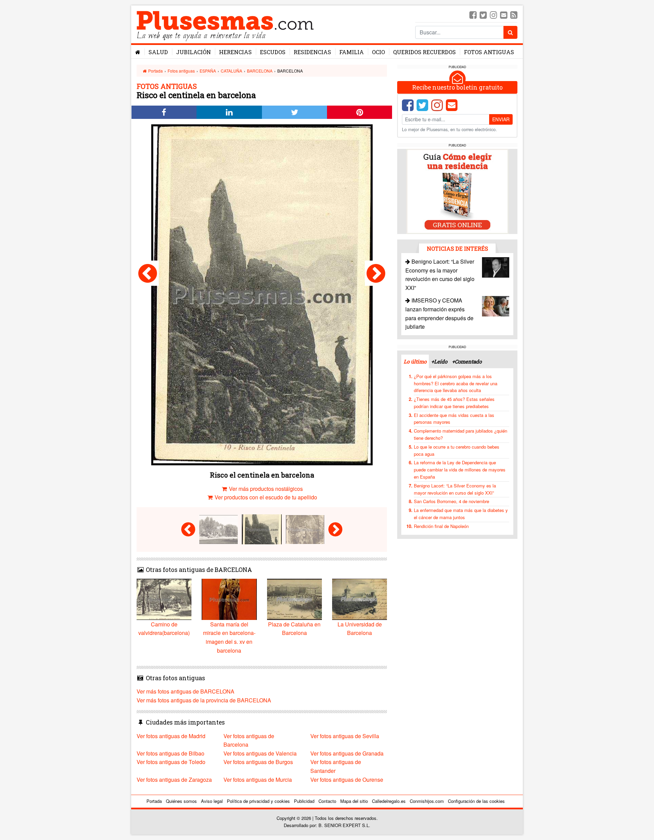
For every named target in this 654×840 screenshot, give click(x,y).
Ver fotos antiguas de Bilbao (170, 753)
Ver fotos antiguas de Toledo (171, 762)
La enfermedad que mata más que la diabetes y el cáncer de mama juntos (461, 513)
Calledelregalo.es (389, 801)
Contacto (327, 801)
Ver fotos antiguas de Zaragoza (174, 779)
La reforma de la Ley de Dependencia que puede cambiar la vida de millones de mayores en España (459, 469)
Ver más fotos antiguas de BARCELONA (185, 691)
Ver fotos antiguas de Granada (347, 753)
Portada (155, 71)
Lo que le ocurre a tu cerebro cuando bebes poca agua (456, 450)
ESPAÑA (208, 71)
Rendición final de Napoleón (441, 526)
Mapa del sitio (354, 801)
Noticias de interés (457, 248)
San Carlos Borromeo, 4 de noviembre (451, 501)
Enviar (501, 119)
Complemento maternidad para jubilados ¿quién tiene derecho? (460, 434)
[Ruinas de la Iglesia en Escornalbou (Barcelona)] (376, 273)
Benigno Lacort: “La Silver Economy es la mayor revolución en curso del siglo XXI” (455, 489)
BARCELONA (259, 71)
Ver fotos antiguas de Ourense (346, 779)
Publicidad (304, 801)
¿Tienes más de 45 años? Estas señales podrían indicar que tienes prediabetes (454, 402)
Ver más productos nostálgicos (265, 489)
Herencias (235, 52)
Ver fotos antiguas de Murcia (257, 779)
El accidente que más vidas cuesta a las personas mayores (454, 418)
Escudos (272, 52)
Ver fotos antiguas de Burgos (258, 762)
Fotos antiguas (489, 52)
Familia (351, 52)
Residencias (312, 52)
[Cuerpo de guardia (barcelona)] (148, 273)
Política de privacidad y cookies (258, 801)
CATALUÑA (231, 71)
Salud (158, 52)
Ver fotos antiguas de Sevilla (344, 736)
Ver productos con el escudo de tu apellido (265, 497)
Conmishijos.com (427, 801)
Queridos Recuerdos (424, 52)
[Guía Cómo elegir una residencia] (457, 191)
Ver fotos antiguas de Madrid (171, 736)
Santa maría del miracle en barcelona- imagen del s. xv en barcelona (229, 637)
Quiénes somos (181, 801)
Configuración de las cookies (476, 801)
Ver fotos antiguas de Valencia (260, 753)
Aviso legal (212, 801)
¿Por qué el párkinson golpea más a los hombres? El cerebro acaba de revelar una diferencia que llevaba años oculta (455, 383)
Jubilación (193, 52)
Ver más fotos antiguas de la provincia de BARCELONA (204, 700)
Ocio (378, 52)
